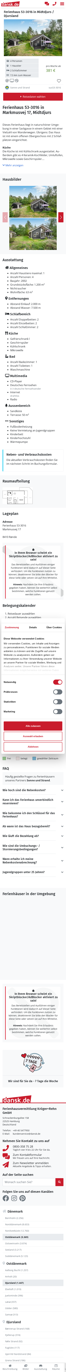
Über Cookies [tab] (54, 627)
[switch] (57, 691)
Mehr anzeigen (14, 165)
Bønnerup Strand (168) (17, 1328)
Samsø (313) (11, 1314)
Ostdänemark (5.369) (16, 1237)
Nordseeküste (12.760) (17, 1230)
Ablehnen (33, 746)
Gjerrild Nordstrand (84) (18, 1354)
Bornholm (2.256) (14, 1218)
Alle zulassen (33, 726)
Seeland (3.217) (13, 1249)
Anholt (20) (11, 1276)
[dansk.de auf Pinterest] (22, 1198)
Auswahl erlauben (33, 736)
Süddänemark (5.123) (16, 1256)
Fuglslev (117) (12, 1347)
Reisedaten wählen (34, 96)
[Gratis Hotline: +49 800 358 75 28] (54, 4)
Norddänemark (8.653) (17, 1224)
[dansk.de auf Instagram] (14, 1198)
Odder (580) (11, 1308)
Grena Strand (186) (15, 1360)
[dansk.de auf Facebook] (6, 1198)
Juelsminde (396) (14, 1295)
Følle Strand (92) (13, 1341)
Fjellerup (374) (12, 1334)
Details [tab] (33, 627)
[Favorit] (59, 81)
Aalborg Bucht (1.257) (16, 1270)
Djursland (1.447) (14, 1282)
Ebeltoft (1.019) (13, 1289)
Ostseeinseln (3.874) (16, 1243)
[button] (62, 4)
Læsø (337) (10, 1301)
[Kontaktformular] (47, 4)
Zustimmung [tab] (12, 627)
